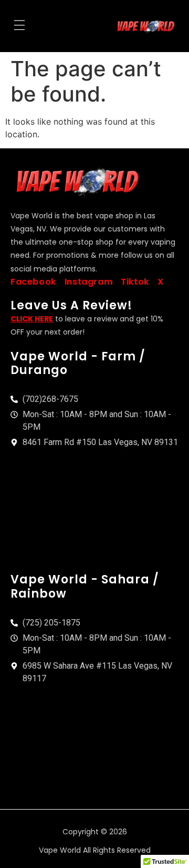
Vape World (60, 850)
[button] (19, 26)
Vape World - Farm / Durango (77, 363)
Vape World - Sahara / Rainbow (84, 586)
